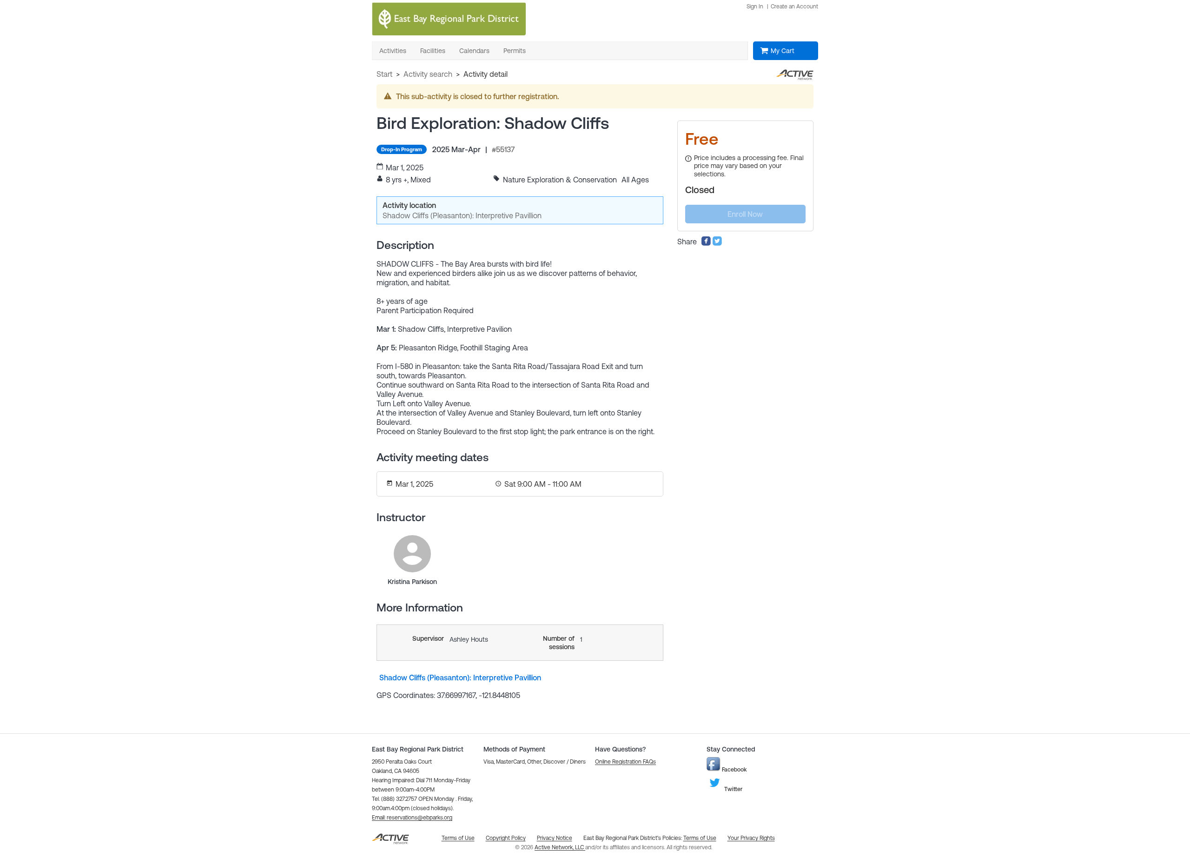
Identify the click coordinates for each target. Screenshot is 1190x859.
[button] (412, 817)
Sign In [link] (755, 6)
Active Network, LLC (560, 847)
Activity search (427, 74)
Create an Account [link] (794, 6)
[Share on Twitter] (717, 243)
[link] (412, 553)
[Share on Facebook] (706, 243)
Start (384, 74)
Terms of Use (699, 838)
